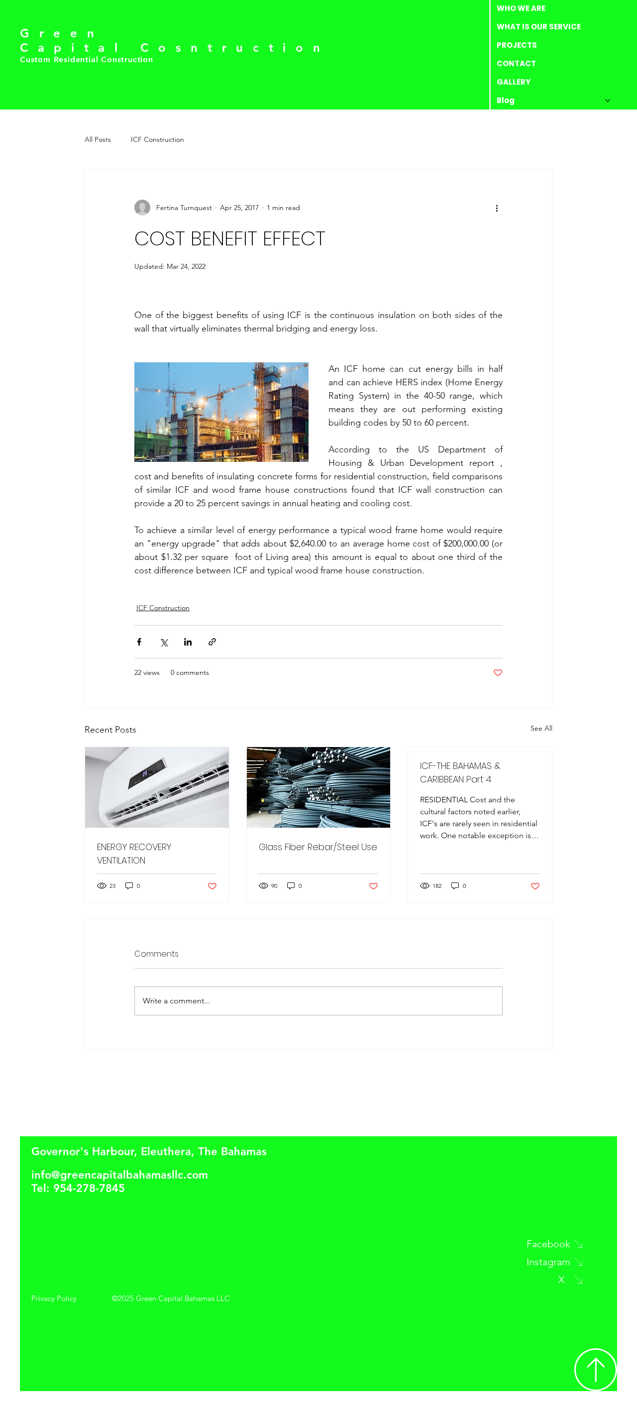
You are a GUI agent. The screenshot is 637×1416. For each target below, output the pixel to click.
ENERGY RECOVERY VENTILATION (134, 854)
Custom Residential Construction (88, 59)
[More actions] (497, 208)
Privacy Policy (54, 1298)
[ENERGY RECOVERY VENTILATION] (157, 787)
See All (541, 728)
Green (62, 33)
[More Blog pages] (607, 100)
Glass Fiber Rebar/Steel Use (318, 847)
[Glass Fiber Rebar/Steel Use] (319, 787)
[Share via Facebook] (139, 642)
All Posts (98, 139)
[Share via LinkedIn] (188, 642)
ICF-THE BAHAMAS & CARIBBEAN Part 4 (460, 772)
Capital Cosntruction (174, 47)
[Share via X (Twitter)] (163, 642)
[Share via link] (212, 642)
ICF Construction (157, 139)
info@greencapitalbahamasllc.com (119, 1175)
